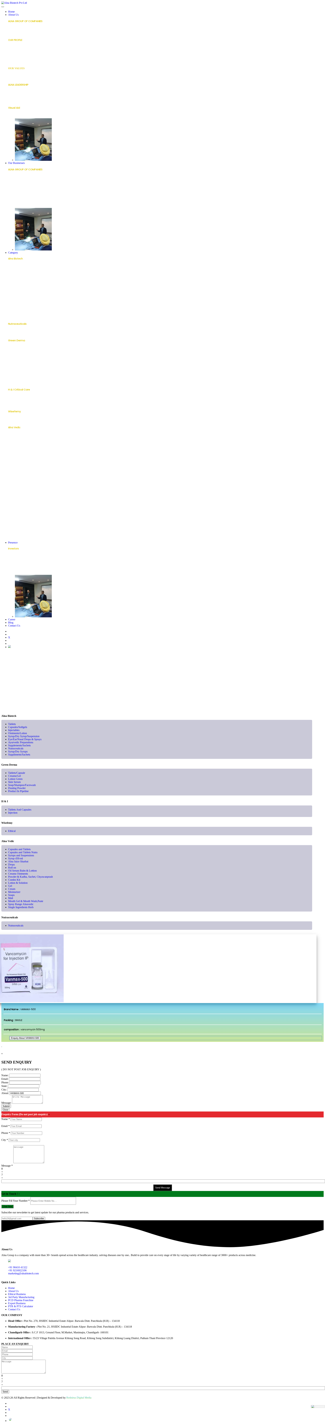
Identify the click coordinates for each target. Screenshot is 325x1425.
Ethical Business (17, 186)
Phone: (5, 1082)
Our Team (14, 99)
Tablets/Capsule (18, 349)
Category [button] (13, 252)
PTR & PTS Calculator (20, 1306)
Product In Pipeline (19, 382)
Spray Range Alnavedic (21, 533)
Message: (6, 1102)
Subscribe (39, 1218)
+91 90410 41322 (17, 1267)
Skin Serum (14, 365)
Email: (4, 1078)
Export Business (17, 205)
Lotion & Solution (18, 495)
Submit (6, 1106)
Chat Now (7, 1206)
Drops (11, 463)
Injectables (14, 278)
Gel (10, 500)
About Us (13, 1291)
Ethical (12, 420)
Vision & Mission (17, 77)
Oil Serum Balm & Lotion (22, 474)
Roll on (12, 468)
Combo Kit (14, 489)
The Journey (15, 59)
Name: (4, 1075)
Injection (13, 404)
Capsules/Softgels (19, 272)
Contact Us (14, 625)
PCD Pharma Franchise (21, 199)
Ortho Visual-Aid (17, 116)
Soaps (11, 516)
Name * (5, 1119)
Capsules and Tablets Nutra (24, 441)
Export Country (17, 573)
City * (4, 1139)
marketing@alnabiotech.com (23, 1273)
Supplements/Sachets (21, 305)
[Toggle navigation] (2, 6)
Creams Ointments (19, 479)
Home (11, 11)
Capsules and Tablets (21, 436)
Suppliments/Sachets (19, 754)
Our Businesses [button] (16, 162)
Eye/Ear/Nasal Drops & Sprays (25, 294)
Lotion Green (15, 360)
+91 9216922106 (17, 1270)
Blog (10, 622)
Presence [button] (13, 542)
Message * (7, 1165)
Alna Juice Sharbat (19, 457)
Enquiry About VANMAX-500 (25, 1038)
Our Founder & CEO (19, 93)
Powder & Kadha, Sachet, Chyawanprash (32, 485)
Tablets (12, 267)
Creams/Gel (15, 354)
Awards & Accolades (20, 48)
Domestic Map (16, 568)
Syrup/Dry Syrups (18, 316)
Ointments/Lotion (18, 283)
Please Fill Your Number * (15, 1200)
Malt (10, 522)
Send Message (162, 1187)
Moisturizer (14, 511)
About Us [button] (13, 14)
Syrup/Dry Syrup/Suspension (25, 289)
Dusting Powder (17, 376)
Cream (12, 505)
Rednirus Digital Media (78, 1397)
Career (11, 619)
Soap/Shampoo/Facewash (24, 371)
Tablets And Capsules (21, 398)
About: (5, 1093)
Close (5, 1109)
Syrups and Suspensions (22, 447)
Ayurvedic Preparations (21, 300)
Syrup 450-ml (16, 452)
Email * (5, 1126)
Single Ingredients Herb (21, 538)
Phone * (5, 1132)
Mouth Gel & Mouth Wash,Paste (27, 527)
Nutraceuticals (16, 310)
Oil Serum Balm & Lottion (22, 870)
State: (4, 1086)
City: (4, 1089)
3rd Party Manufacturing (22, 192)
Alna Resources (17, 54)
